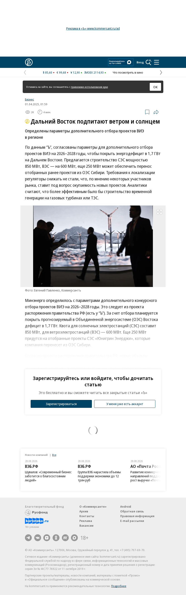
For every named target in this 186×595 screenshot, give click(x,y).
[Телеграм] (28, 537)
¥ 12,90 (75, 72)
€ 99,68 (61, 72)
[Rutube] (65, 537)
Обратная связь (132, 511)
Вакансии (86, 525)
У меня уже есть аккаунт (124, 403)
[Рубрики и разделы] (156, 62)
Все (54, 454)
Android (125, 506)
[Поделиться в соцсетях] (156, 112)
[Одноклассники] (56, 537)
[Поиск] (148, 62)
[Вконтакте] (37, 537)
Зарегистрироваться (61, 403)
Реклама (85, 521)
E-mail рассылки (132, 521)
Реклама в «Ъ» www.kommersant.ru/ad (93, 28)
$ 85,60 (47, 72)
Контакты (86, 516)
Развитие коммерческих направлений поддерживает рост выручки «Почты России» (152, 476)
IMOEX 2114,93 (94, 72)
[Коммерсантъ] (29, 62)
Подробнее (118, 586)
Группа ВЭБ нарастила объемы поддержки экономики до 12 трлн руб (99, 476)
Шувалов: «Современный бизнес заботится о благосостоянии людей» (48, 476)
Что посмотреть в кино (128, 72)
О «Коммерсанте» (93, 506)
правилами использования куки (89, 86)
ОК (155, 87)
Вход (140, 62)
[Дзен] (46, 537)
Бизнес (29, 99)
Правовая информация (137, 516)
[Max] (74, 537)
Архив (83, 511)
